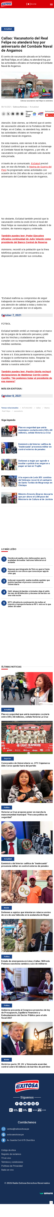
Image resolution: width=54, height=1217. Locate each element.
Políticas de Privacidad (12, 1166)
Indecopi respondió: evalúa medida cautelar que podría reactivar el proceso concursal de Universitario (29, 582)
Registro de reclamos (11, 1154)
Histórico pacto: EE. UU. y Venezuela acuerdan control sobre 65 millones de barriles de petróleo (25, 1065)
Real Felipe (6, 411)
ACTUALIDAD (27, 408)
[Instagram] (29, 1103)
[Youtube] (25, 1103)
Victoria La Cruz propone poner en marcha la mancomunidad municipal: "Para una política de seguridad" (24, 815)
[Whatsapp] (3, 114)
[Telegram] (22, 114)
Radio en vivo (7, 1170)
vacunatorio (18, 411)
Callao (38, 408)
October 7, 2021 (11, 315)
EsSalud (35, 163)
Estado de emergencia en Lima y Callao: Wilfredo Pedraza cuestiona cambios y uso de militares (25, 962)
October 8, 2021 (11, 395)
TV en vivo (6, 1158)
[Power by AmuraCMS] (46, 1193)
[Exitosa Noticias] (6, 4)
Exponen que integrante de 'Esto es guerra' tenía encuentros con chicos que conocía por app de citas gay (29, 571)
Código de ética (8, 1150)
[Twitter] (8, 114)
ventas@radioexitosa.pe (18, 1129)
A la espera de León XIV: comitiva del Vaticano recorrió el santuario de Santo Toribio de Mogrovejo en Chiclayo (35, 481)
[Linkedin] (17, 114)
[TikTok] (37, 1103)
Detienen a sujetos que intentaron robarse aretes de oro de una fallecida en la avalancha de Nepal (26, 913)
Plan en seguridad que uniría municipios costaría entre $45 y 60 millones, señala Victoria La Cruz (35, 430)
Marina (47, 408)
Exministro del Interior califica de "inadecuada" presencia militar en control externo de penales (35, 447)
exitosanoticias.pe (15, 1134)
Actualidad (8, 29)
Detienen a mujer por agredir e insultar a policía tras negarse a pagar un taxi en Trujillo (34, 463)
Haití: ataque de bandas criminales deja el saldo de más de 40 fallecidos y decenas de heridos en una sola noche (29, 593)
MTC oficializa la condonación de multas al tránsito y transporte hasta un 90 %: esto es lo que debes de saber (29, 604)
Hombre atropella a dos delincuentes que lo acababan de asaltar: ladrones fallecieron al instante (27, 560)
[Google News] (33, 1103)
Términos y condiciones (12, 1162)
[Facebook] (12, 114)
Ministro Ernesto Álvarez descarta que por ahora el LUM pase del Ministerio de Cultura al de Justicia (35, 497)
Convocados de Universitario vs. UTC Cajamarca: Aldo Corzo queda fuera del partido (25, 764)
